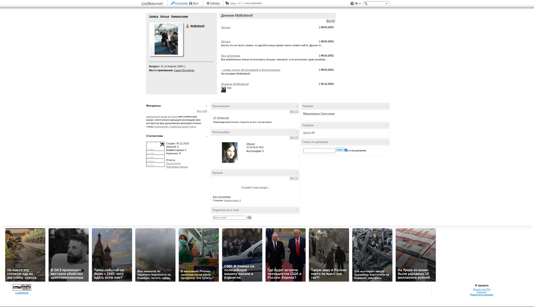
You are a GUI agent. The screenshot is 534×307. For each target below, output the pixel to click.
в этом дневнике (356, 150)
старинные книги (179, 126)
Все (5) (331, 20)
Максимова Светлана (319, 113)
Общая (250, 143)
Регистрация (181, 3)
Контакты (482, 292)
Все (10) (202, 111)
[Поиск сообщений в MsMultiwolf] (340, 149)
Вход (195, 3)
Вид (358, 4)
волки (164, 116)
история (173, 116)
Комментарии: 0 (232, 200)
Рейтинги (215, 3)
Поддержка (352, 3)
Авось (233, 3)
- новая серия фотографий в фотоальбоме (250, 69)
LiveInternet (153, 4)
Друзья (164, 16)
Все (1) (294, 111)
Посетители (173, 163)
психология (161, 126)
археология (153, 116)
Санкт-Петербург (184, 70)
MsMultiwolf (187, 26)
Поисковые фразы (177, 166)
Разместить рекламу (481, 294)
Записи (153, 16)
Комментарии (179, 16)
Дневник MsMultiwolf (235, 84)
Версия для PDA (481, 289)
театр (192, 126)
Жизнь (307, 132)
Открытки (223, 117)
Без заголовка (230, 55)
